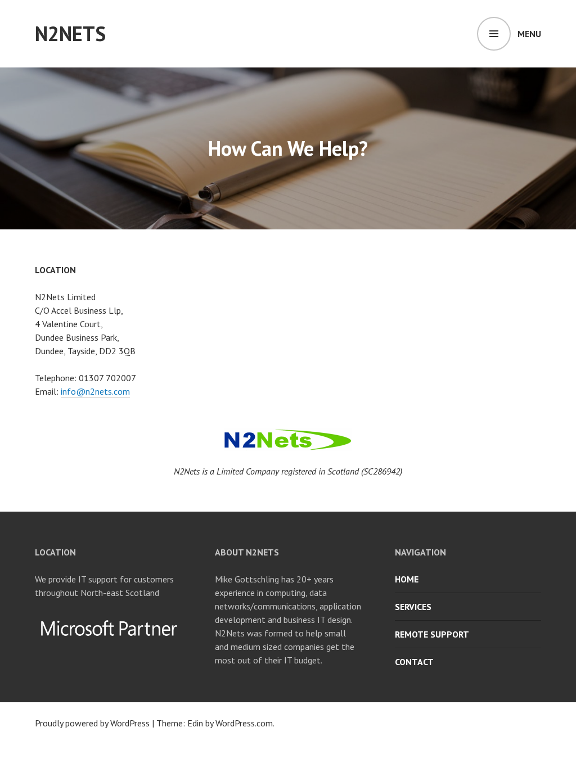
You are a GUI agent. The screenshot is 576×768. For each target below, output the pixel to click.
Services (413, 606)
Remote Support (432, 634)
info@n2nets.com (95, 391)
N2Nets (70, 33)
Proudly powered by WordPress (92, 723)
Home (406, 579)
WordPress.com (244, 723)
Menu (529, 33)
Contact (414, 661)
